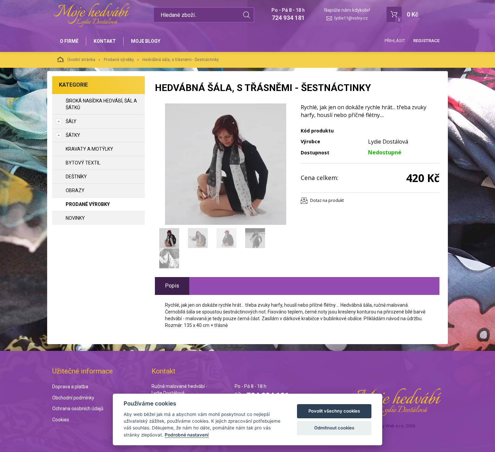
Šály (71, 121)
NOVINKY (75, 218)
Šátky (73, 135)
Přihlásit (395, 40)
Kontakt (105, 41)
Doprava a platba (70, 386)
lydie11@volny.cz (351, 18)
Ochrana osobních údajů (77, 408)
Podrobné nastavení (187, 435)
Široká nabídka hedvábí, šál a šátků (101, 104)
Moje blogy (145, 41)
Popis (172, 285)
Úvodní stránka (81, 59)
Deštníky (76, 176)
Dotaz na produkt (327, 200)
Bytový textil (83, 162)
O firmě (69, 41)
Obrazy (75, 190)
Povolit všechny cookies (334, 411)
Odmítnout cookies (334, 427)
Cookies (60, 419)
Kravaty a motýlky (89, 149)
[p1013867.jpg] (225, 164)
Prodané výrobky (119, 59)
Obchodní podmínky (73, 397)
